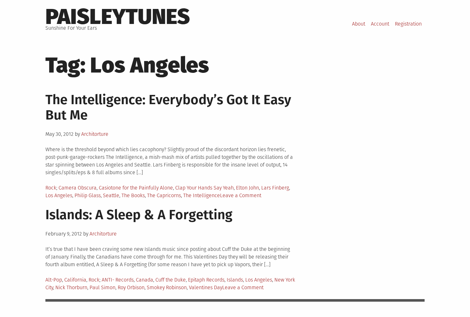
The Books (133, 195)
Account (380, 24)
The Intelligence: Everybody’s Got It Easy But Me (168, 107)
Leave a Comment (240, 195)
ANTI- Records (118, 280)
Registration (408, 24)
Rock (50, 188)
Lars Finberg (275, 188)
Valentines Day (205, 287)
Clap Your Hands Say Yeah (204, 188)
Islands (235, 280)
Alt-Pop (53, 280)
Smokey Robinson (167, 287)
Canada (144, 280)
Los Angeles (58, 195)
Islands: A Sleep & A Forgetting (138, 215)
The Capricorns (164, 195)
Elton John (247, 188)
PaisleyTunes (117, 17)
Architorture (94, 134)
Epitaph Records (206, 280)
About (358, 24)
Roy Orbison (131, 287)
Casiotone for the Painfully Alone (136, 188)
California (75, 280)
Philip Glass (87, 195)
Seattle (111, 195)
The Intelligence (201, 195)
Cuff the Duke (170, 280)
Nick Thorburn (71, 287)
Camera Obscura (78, 188)
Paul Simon (102, 287)
